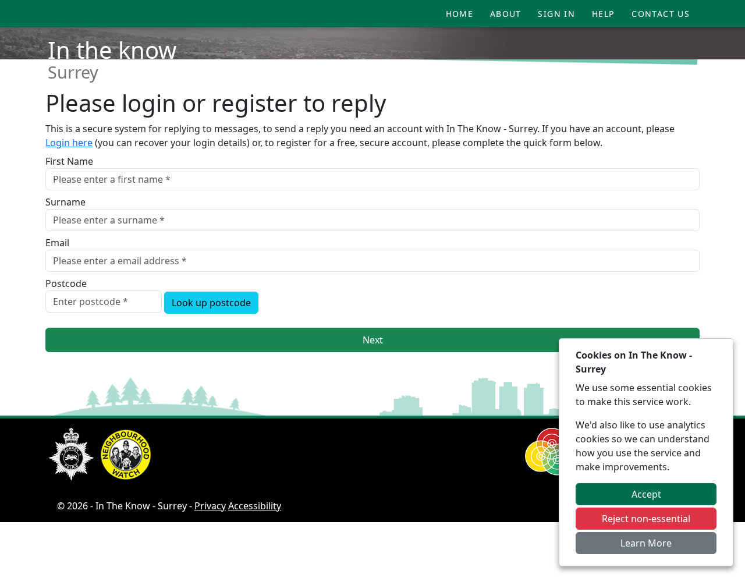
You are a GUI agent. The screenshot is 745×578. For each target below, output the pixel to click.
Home (460, 13)
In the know (112, 50)
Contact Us (661, 13)
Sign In (556, 13)
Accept (646, 494)
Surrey (73, 72)
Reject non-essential (646, 518)
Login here (69, 142)
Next (373, 340)
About (506, 13)
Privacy (210, 505)
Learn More (646, 543)
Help (603, 13)
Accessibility (254, 505)
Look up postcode (211, 302)
